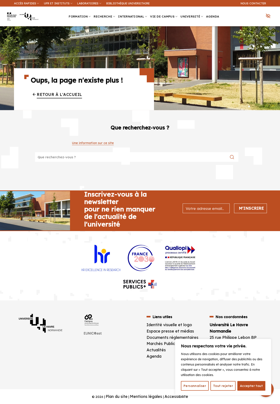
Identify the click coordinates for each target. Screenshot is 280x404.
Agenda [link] (212, 16)
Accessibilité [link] (176, 396)
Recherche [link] (103, 16)
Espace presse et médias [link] (170, 331)
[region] (223, 367)
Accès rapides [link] (25, 3)
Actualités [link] (156, 349)
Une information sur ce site (93, 143)
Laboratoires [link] (87, 3)
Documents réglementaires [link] (172, 337)
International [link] (131, 16)
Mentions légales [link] (146, 396)
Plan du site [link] (117, 396)
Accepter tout (251, 386)
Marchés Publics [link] (162, 343)
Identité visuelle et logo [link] (169, 324)
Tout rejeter (223, 386)
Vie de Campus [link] (162, 16)
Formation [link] (78, 16)
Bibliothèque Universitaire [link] (128, 3)
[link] (274, 34)
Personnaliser (195, 386)
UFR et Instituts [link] (57, 3)
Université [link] (190, 16)
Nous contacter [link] (253, 3)
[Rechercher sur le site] (232, 157)
